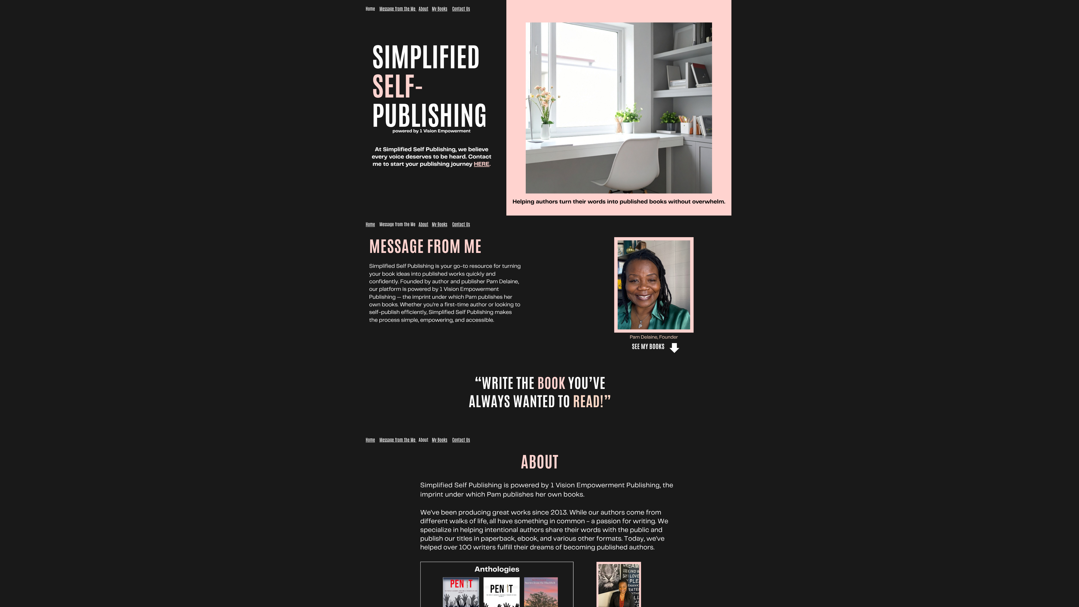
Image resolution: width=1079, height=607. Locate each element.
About (423, 9)
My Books (439, 9)
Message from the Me (398, 9)
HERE (481, 164)
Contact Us (461, 9)
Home (370, 224)
